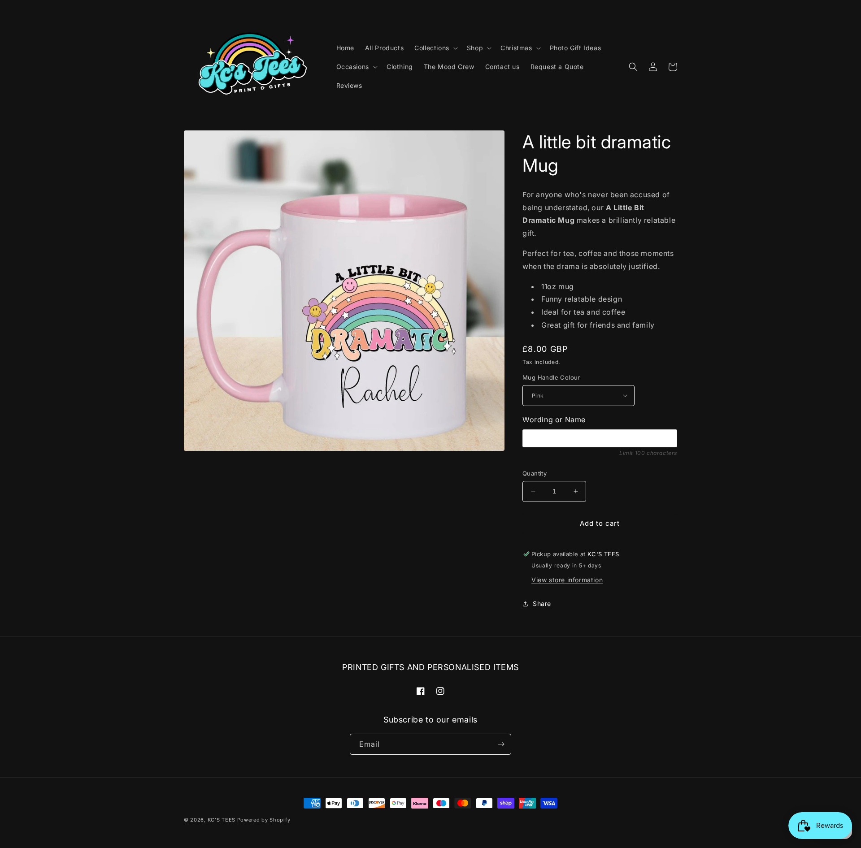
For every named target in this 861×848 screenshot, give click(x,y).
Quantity (534, 473)
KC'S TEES (221, 820)
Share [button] (542, 603)
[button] (435, 48)
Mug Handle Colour (551, 377)
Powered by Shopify (264, 820)
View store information (567, 580)
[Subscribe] (501, 744)
